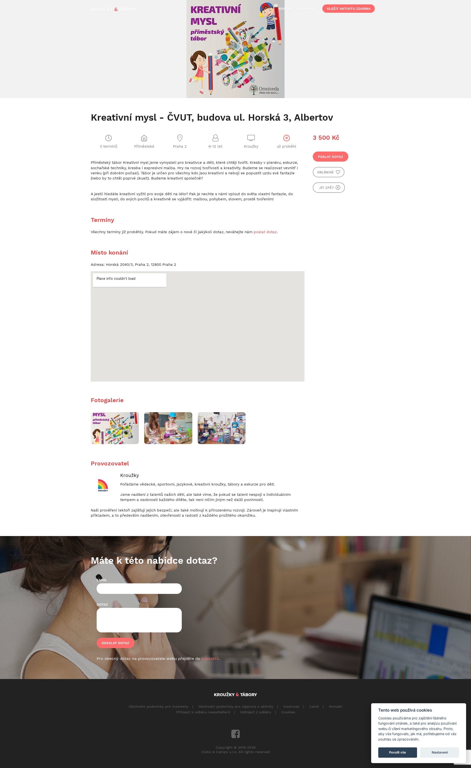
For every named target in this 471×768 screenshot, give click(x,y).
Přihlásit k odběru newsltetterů (203, 712)
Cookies (288, 712)
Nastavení (440, 752)
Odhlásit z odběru (255, 712)
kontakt (286, 9)
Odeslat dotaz (115, 643)
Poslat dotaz (330, 157)
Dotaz (102, 604)
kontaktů (210, 658)
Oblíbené (326, 172)
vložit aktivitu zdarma (348, 9)
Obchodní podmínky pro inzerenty (158, 706)
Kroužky (129, 475)
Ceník (314, 706)
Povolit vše (397, 752)
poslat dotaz (265, 232)
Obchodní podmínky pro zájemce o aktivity (235, 706)
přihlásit (308, 9)
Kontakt (335, 706)
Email (102, 580)
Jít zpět (327, 188)
